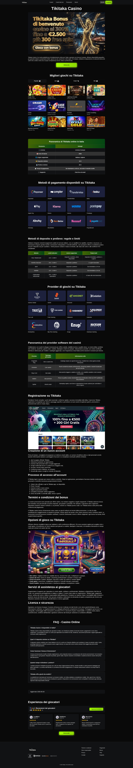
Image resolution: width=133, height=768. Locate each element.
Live (56, 81)
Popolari (36, 81)
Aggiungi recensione (96, 709)
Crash (75, 81)
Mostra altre (66, 733)
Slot (95, 81)
